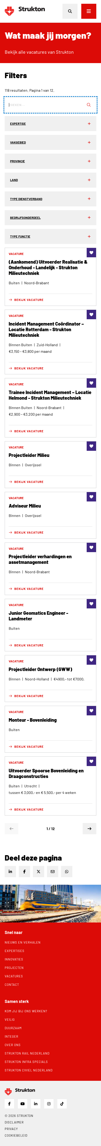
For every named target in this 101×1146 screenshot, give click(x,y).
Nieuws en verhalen (23, 942)
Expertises (14, 951)
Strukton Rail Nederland (27, 1053)
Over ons (13, 1045)
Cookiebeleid (16, 1135)
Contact (12, 985)
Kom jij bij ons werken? (26, 1011)
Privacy (11, 1129)
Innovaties (14, 959)
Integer (11, 1036)
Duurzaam (13, 1028)
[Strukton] (25, 11)
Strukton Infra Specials (26, 1062)
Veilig (10, 1019)
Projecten (14, 968)
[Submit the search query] (88, 104)
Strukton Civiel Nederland (29, 1070)
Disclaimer (14, 1122)
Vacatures (14, 976)
